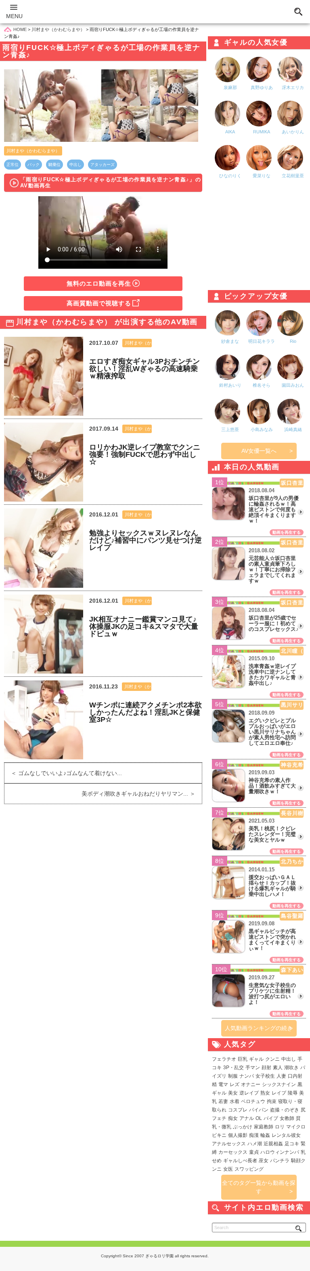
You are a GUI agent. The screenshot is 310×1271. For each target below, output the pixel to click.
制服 (233, 1076)
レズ (234, 1084)
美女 (233, 1093)
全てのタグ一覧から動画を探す (258, 1187)
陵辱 (292, 1093)
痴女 (233, 1118)
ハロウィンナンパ (279, 1152)
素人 (278, 1067)
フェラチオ (224, 1059)
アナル (246, 1118)
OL (259, 1118)
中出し (75, 164)
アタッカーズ (102, 164)
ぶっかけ (242, 1127)
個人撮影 (237, 1135)
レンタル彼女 (286, 1135)
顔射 (266, 1067)
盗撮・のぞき (284, 1110)
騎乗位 (54, 164)
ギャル (256, 1059)
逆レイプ (249, 1093)
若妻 (223, 1101)
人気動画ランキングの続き (259, 1028)
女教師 (287, 1118)
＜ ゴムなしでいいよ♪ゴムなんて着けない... (63, 773)
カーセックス (232, 1152)
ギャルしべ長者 (240, 1160)
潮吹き (291, 1067)
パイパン (258, 1110)
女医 (228, 1169)
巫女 (263, 1160)
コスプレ (237, 1110)
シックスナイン (279, 1084)
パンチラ (279, 1160)
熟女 (265, 1093)
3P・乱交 (233, 1067)
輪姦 (265, 1135)
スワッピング (249, 1169)
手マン (252, 1067)
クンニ (272, 1059)
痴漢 (254, 1135)
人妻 (281, 1076)
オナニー (250, 1084)
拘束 (271, 1101)
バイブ (271, 1118)
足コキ (292, 1144)
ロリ (280, 1127)
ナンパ (246, 1076)
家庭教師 (263, 1127)
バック (33, 164)
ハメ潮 (254, 1144)
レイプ (279, 1093)
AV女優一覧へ (258, 451)
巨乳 (242, 1059)
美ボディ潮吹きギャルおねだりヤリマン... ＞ (142, 793)
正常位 (12, 164)
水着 (234, 1101)
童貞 (254, 1152)
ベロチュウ (253, 1101)
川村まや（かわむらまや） (33, 150)
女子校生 (265, 1076)
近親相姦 (273, 1144)
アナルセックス (229, 1144)
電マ (223, 1084)
